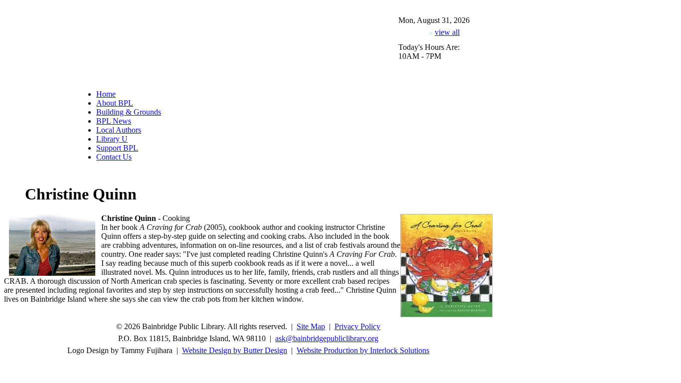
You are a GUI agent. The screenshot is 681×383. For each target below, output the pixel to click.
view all (447, 32)
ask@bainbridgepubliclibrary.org (326, 338)
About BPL (114, 103)
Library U (112, 139)
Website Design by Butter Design (234, 350)
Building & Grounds (128, 112)
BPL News (113, 121)
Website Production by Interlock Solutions (363, 350)
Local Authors (118, 130)
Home (106, 94)
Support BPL (117, 148)
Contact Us (114, 157)
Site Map (311, 326)
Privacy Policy (357, 326)
